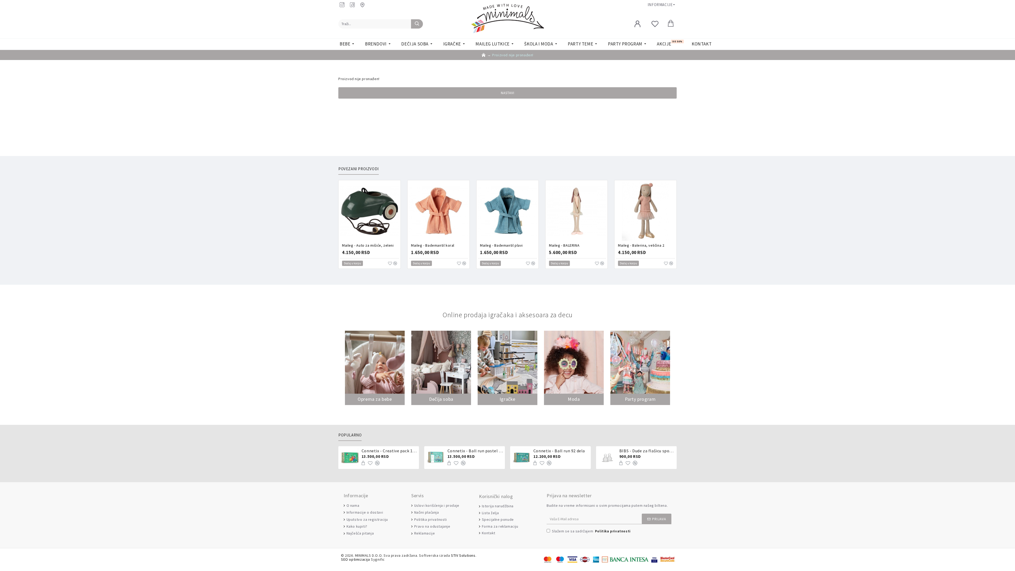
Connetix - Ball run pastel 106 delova (475, 450)
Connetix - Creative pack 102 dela (389, 450)
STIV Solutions (463, 556)
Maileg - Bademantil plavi (501, 245)
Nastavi (507, 93)
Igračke (507, 399)
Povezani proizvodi (358, 169)
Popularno (350, 435)
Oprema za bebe (375, 399)
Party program (640, 399)
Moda (574, 399)
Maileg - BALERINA (564, 245)
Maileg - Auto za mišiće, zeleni (368, 245)
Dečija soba (441, 399)
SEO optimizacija (355, 559)
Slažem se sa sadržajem (591, 531)
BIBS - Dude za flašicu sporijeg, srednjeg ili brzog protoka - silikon (647, 450)
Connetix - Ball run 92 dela (559, 450)
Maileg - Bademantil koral (432, 245)
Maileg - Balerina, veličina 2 (641, 245)
